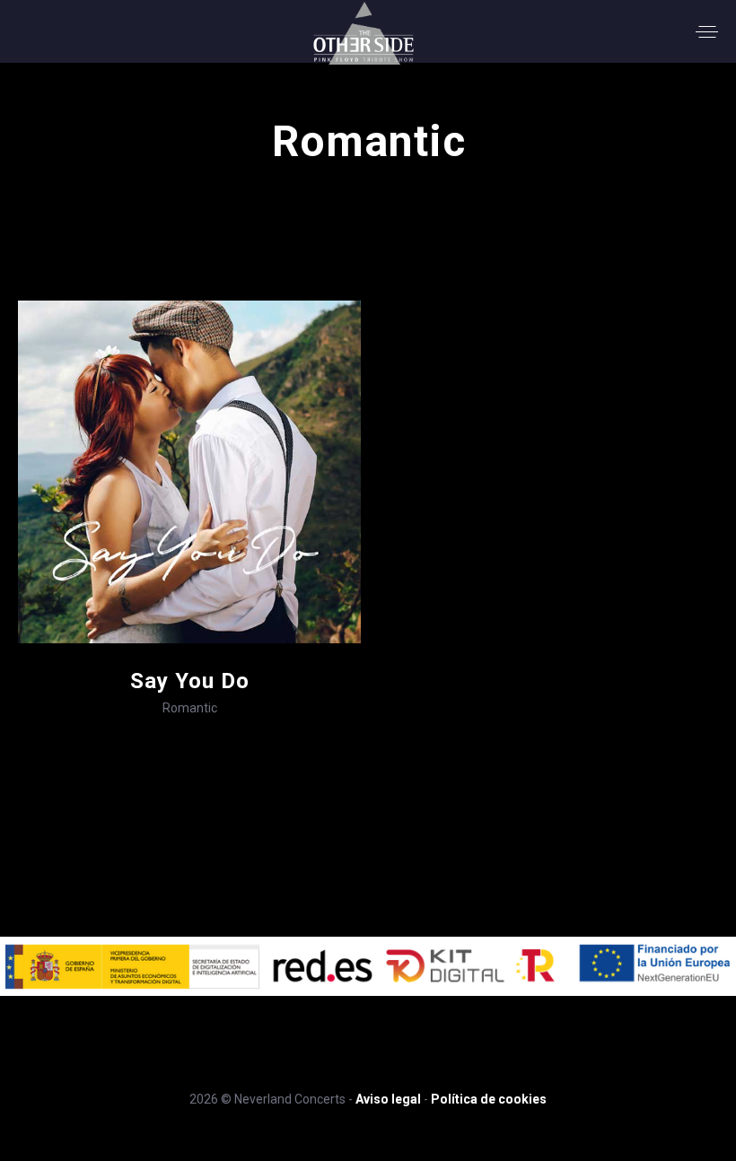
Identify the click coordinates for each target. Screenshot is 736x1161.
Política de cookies (489, 1099)
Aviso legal (388, 1099)
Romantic (189, 708)
